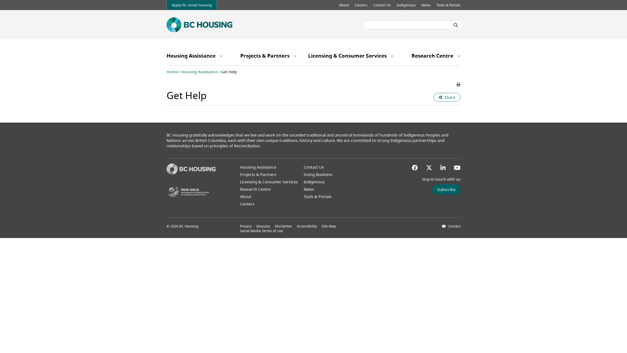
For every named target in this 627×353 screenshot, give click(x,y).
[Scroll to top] (617, 339)
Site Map (329, 226)
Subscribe (446, 189)
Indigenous (406, 5)
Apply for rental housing (192, 5)
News (426, 5)
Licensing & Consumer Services (347, 55)
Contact (454, 226)
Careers (361, 5)
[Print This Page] (458, 84)
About (344, 5)
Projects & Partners (264, 55)
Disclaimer (283, 226)
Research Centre (432, 55)
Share (450, 97)
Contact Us (382, 5)
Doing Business (318, 174)
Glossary (263, 226)
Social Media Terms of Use (261, 230)
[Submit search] (456, 25)
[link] (192, 5)
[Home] (191, 173)
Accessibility (307, 226)
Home (172, 72)
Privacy (246, 226)
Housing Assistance (191, 55)
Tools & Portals (448, 5)
